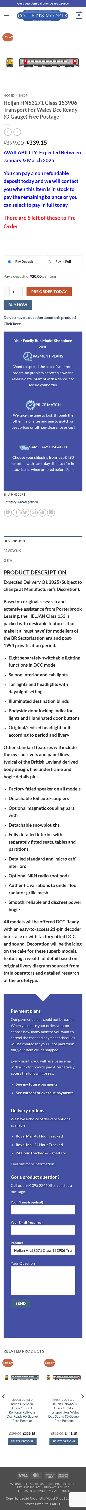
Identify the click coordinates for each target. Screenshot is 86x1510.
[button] (6, 15)
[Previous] (4, 1405)
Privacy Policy (56, 1487)
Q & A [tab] (8, 560)
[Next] (82, 1405)
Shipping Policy (61, 1484)
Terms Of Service (32, 1491)
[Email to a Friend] (34, 513)
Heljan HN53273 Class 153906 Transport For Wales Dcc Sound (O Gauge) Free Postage (64, 1412)
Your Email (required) (27, 1222)
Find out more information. (33, 1164)
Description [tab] (14, 541)
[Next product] (7, 132)
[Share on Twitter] (25, 513)
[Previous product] (17, 132)
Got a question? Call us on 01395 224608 (43, 3)
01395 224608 (39, 1185)
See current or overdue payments (44, 1092)
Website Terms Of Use (27, 1484)
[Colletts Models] (42, 15)
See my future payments (36, 1084)
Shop (23, 95)
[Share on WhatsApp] (8, 513)
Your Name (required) (27, 1202)
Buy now (17, 304)
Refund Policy (29, 1487)
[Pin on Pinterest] (42, 513)
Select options (22, 1441)
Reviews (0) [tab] (13, 551)
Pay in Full (63, 261)
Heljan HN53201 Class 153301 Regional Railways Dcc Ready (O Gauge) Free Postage (22, 1412)
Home (9, 95)
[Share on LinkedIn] (51, 513)
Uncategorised (28, 502)
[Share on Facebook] (17, 513)
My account (59, 1491)
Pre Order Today (49, 291)
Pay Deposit (24, 261)
